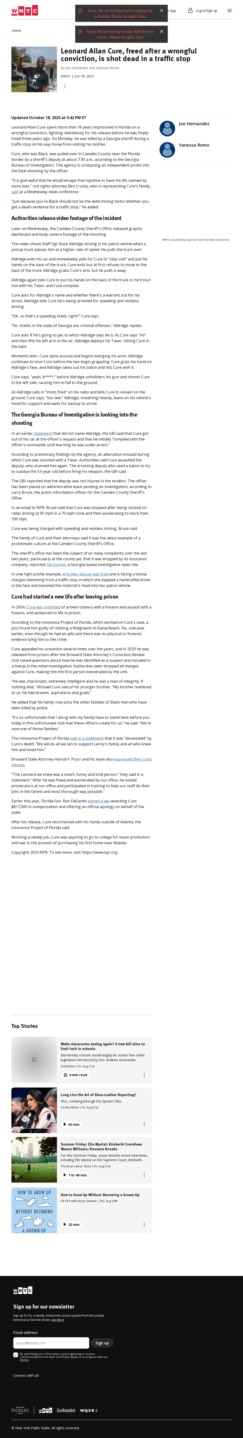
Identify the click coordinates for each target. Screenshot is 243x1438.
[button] (81, 1060)
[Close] (161, 10)
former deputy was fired (87, 574)
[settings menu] (230, 10)
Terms (24, 1359)
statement (43, 433)
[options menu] (65, 86)
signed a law (99, 801)
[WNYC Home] (24, 10)
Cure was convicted (43, 607)
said (15, 191)
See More (57, 1320)
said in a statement (87, 738)
